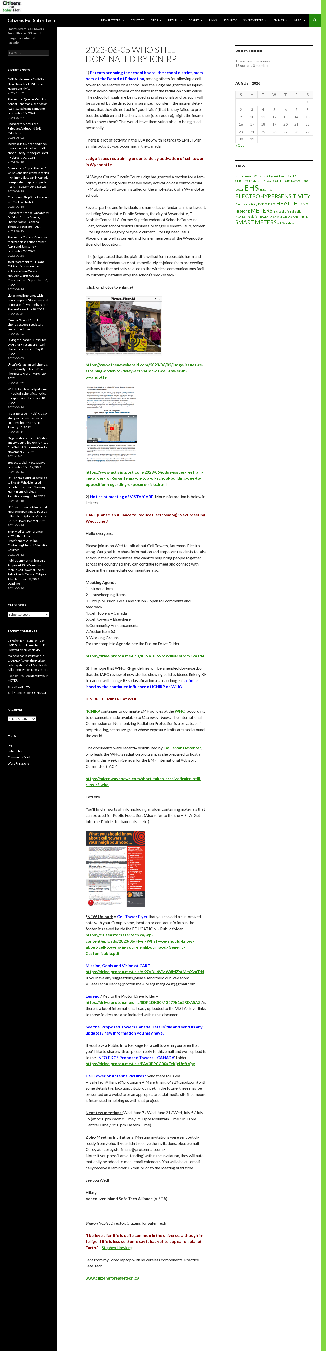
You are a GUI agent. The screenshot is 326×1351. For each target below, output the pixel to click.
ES (265, 204)
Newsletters (110, 20)
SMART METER (299, 216)
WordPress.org (18, 763)
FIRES (271, 204)
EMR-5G (279, 20)
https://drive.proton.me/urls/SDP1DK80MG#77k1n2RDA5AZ (143, 1002)
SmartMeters (253, 20)
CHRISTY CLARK (245, 180)
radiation (253, 216)
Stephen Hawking (117, 1247)
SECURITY (230, 20)
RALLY (264, 216)
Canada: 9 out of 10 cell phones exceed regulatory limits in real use (25, 324)
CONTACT (137, 20)
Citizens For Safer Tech (31, 20)
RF (270, 216)
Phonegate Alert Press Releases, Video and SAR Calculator (24, 128)
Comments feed (19, 757)
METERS (262, 210)
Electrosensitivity (246, 204)
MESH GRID (242, 211)
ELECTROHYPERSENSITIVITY (272, 196)
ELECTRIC (266, 189)
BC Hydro (259, 176)
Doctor (239, 189)
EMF (261, 204)
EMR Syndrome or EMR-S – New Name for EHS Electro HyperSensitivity (26, 83)
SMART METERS (256, 222)
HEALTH (173, 20)
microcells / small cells (287, 211)
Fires (154, 20)
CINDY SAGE (265, 180)
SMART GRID (281, 216)
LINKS (213, 20)
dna (306, 180)
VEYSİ (12, 640)
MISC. (298, 20)
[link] (93, 711)
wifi (279, 223)
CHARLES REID (286, 176)
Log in (12, 745)
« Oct (239, 145)
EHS (251, 187)
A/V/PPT (194, 20)
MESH (306, 204)
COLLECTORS (281, 180)
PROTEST (241, 216)
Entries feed (16, 751)
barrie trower (244, 176)
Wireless (288, 223)
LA (300, 204)
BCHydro (271, 176)
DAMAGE (297, 180)
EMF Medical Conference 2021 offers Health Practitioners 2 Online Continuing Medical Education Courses (28, 541)
